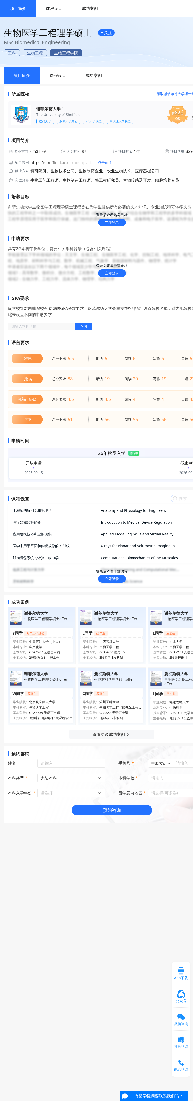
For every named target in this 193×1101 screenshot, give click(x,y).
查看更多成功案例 (109, 734)
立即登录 (112, 222)
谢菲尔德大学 (48, 108)
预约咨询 (112, 810)
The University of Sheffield (58, 114)
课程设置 (54, 8)
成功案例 (90, 8)
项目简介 (18, 8)
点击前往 (105, 163)
